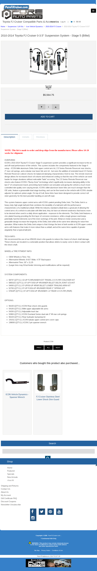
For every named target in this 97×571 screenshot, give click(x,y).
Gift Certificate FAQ (9, 498)
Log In (63, 22)
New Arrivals (12, 477)
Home (3, 26)
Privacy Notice (45, 550)
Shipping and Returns (10, 486)
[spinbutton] (48, 107)
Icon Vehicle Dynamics (34, 26)
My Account (6, 495)
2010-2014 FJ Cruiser (53, 26)
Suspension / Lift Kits (15, 26)
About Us (5, 492)
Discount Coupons (8, 501)
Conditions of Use (57, 550)
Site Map (37, 550)
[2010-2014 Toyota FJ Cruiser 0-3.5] (48, 79)
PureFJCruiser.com (54, 535)
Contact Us (5, 489)
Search (52, 443)
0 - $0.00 (77, 22)
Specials (10, 474)
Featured (11, 471)
